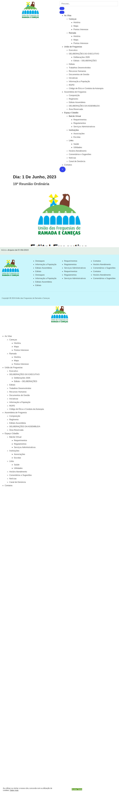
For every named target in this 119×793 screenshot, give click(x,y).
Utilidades (77, 147)
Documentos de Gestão (79, 74)
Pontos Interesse (80, 29)
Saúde (76, 144)
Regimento (73, 99)
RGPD (71, 85)
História (76, 22)
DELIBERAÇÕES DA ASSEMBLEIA (84, 106)
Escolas (76, 137)
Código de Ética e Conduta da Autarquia (86, 88)
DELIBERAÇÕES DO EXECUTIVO (84, 54)
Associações (79, 133)
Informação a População (79, 81)
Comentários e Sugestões (80, 154)
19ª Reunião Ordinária (31, 184)
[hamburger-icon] (62, 12)
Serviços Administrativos (84, 127)
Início (3, 250)
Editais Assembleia (77, 102)
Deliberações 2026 (81, 57)
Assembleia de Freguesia (75, 92)
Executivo (73, 50)
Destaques (40, 261)
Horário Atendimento (77, 151)
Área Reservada (76, 109)
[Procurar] (62, 8)
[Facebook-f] (106, 298)
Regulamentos (79, 123)
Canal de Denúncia (77, 161)
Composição (74, 95)
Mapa (75, 26)
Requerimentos (80, 120)
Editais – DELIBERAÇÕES (85, 61)
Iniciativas (73, 78)
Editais (72, 64)
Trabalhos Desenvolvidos (80, 68)
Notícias (72, 158)
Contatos (68, 165)
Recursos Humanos (77, 71)
